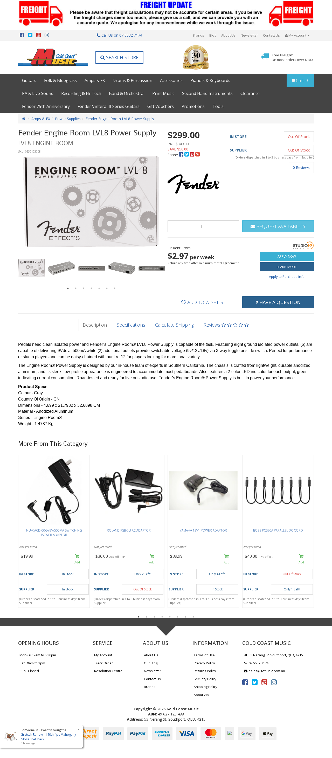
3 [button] (83, 288)
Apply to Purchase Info (287, 276)
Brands (198, 35)
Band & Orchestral (126, 93)
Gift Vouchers (160, 106)
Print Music (163, 93)
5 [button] (99, 288)
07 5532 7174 (258, 663)
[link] (245, 682)
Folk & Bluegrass (60, 80)
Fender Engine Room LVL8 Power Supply (120, 118)
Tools (218, 106)
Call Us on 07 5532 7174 (121, 35)
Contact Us (271, 35)
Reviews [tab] (213, 325)
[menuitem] (181, 154)
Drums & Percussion (132, 80)
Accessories (171, 80)
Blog (212, 35)
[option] (91, 201)
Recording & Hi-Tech (81, 93)
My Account (103, 655)
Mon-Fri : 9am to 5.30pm (37, 655)
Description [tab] (95, 325)
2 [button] (75, 288)
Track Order (103, 663)
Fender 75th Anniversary (46, 106)
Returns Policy (205, 671)
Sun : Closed (29, 671)
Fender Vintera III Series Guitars (109, 106)
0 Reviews (301, 167)
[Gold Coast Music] (53, 57)
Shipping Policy (205, 686)
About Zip (201, 694)
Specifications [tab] (131, 325)
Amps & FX (95, 80)
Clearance (250, 93)
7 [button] (114, 288)
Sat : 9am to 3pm (32, 663)
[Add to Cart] (77, 559)
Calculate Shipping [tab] (174, 325)
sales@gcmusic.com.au (266, 671)
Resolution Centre (108, 671)
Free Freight (292, 57)
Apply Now (287, 256)
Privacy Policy (204, 663)
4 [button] (91, 288)
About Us (228, 35)
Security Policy (205, 679)
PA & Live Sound (37, 93)
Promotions (193, 106)
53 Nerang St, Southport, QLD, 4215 (275, 655)
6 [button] (106, 288)
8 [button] (193, 616)
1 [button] (68, 288)
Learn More (287, 266)
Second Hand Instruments (207, 93)
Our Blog (150, 663)
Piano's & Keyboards (210, 80)
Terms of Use (204, 655)
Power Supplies (68, 118)
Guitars (29, 80)
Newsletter (249, 35)
